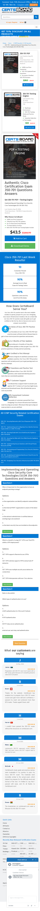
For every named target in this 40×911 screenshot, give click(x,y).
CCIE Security (27, 43)
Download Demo (21, 246)
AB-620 (22, 854)
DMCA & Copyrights (9, 837)
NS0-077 (14, 843)
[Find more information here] (22, 882)
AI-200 (31, 854)
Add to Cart (28, 85)
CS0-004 (23, 848)
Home (4, 43)
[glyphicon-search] (36, 17)
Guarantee (6, 834)
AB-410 (31, 848)
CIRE (21, 843)
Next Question (20, 643)
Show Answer (8, 531)
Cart (23, 22)
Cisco (9, 43)
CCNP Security (17, 43)
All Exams (6, 826)
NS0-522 (31, 843)
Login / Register (12, 22)
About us (6, 831)
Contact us (6, 828)
